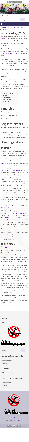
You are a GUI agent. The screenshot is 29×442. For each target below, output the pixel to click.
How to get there (7, 99)
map (6, 247)
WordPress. (20, 420)
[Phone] (17, 2)
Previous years (6, 27)
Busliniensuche (5, 207)
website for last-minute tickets (10, 170)
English (3, 38)
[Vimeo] (11, 2)
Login (14, 417)
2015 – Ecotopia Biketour (17, 27)
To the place (8, 103)
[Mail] (14, 2)
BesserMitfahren (5, 218)
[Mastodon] (8, 2)
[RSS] (20, 2)
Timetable (5, 96)
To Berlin (7, 101)
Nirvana (14, 420)
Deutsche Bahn (5, 163)
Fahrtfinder (19, 213)
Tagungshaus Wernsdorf (12, 53)
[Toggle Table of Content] (15, 93)
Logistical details (7, 97)
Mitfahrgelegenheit (23, 218)
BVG (2, 250)
